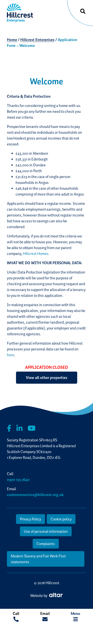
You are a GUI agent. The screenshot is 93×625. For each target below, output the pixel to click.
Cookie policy (61, 519)
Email (45, 613)
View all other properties (46, 377)
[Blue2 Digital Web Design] (55, 595)
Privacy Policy (30, 519)
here (10, 355)
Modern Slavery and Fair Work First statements (38, 559)
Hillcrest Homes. (36, 253)
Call (16, 613)
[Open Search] (82, 11)
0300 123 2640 (18, 479)
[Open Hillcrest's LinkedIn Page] (19, 428)
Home (12, 39)
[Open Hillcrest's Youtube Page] (31, 428)
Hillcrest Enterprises (37, 39)
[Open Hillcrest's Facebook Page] (9, 428)
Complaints (46, 543)
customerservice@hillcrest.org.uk (35, 494)
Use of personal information (46, 531)
